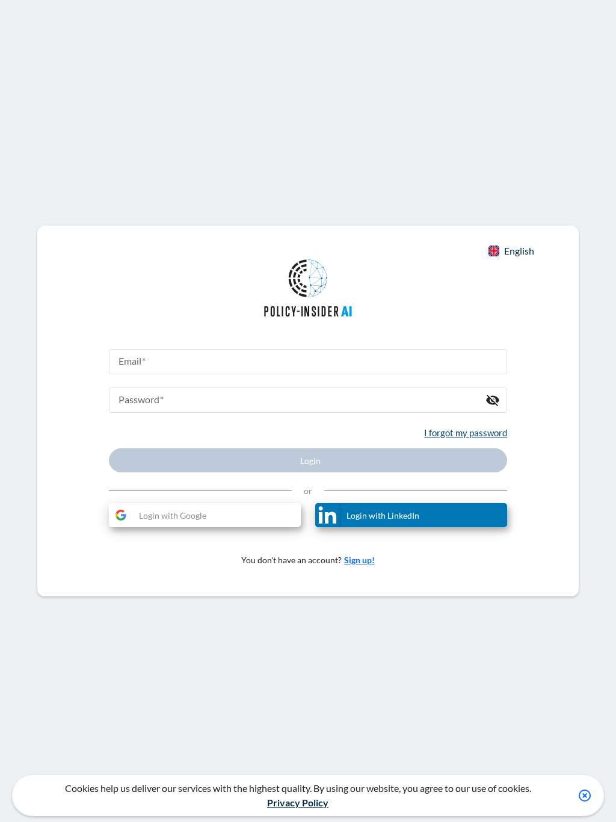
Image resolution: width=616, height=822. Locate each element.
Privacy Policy (297, 802)
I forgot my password (465, 432)
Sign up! (359, 560)
